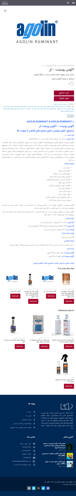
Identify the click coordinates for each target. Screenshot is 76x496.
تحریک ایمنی (6, 106)
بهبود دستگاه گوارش (25, 106)
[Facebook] (48, 488)
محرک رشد (34, 109)
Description (70, 117)
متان (38, 109)
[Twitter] (43, 488)
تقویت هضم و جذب (69, 109)
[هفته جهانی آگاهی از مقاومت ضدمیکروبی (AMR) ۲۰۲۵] (70, 456)
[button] (73, 2)
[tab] (70, 117)
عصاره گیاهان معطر (51, 109)
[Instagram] (38, 488)
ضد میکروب (60, 109)
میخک (21, 109)
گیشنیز (62, 111)
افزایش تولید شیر (54, 106)
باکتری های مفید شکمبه (37, 106)
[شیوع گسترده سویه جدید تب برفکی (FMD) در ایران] (70, 464)
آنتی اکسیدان (62, 106)
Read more (69, 301)
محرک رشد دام (27, 109)
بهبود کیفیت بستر (15, 106)
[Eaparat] (29, 488)
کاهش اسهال (10, 109)
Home (72, 66)
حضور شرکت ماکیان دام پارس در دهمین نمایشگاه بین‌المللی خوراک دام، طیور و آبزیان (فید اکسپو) (54, 445)
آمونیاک (68, 106)
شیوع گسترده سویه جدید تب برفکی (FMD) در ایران (55, 463)
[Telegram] (34, 488)
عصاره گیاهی (43, 109)
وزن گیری (16, 109)
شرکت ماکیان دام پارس (63, 66)
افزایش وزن (46, 106)
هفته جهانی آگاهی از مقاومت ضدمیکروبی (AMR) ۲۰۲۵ (53, 454)
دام (55, 66)
